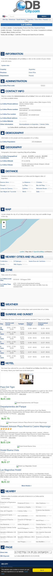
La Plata (25, 185)
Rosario (2, 185)
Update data (5, 65)
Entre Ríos (32, 72)
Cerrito (2, 264)
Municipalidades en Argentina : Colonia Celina (34, 124)
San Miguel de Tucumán (8, 191)
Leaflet (22, 251)
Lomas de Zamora (6, 188)
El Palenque (24, 34)
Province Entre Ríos (28, 28)
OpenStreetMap (38, 251)
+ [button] (4, 222)
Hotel (19, 32)
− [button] (4, 226)
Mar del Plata (40, 185)
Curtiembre (18, 34)
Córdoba (39, 182)
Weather (13, 32)
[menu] (4, 16)
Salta (37, 191)
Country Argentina (17, 28)
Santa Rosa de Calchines (37, 261)
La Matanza (26, 182)
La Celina (26, 24)
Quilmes (25, 188)
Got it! (42, 570)
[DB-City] (26, 13)
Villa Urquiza (18, 264)
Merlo (24, 191)
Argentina (32, 69)
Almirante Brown (41, 188)
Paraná (31, 75)
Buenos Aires (4, 182)
